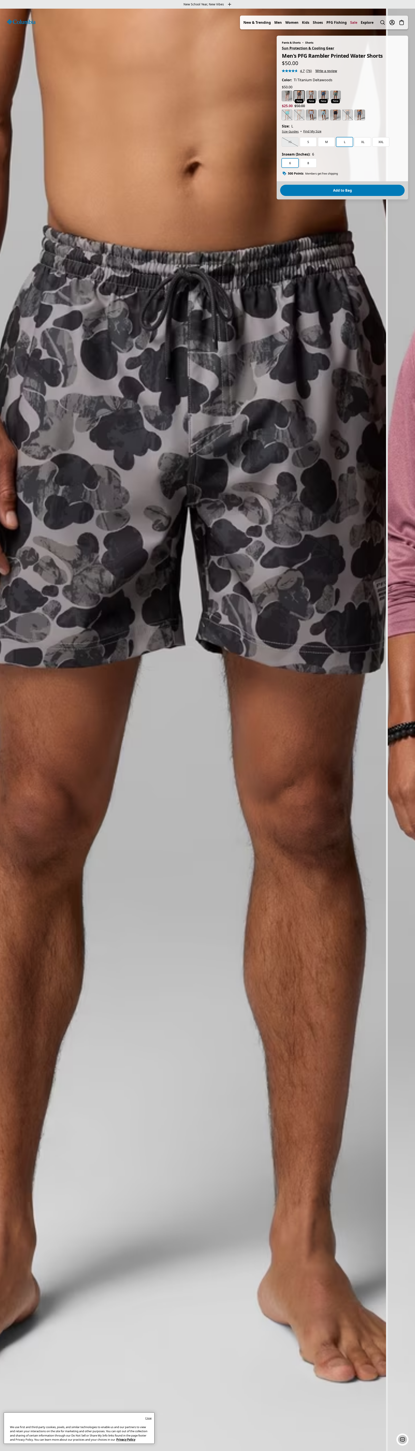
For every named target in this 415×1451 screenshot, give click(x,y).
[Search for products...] (382, 22)
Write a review (326, 70)
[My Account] (392, 22)
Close (148, 1418)
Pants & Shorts (291, 43)
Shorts (309, 43)
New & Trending (257, 22)
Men (278, 22)
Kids (305, 22)
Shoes (318, 22)
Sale (353, 22)
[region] (207, 730)
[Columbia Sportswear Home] (21, 21)
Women (291, 22)
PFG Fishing (336, 22)
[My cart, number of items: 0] (401, 22)
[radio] (287, 96)
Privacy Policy (125, 1439)
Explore (367, 22)
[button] (402, 1439)
